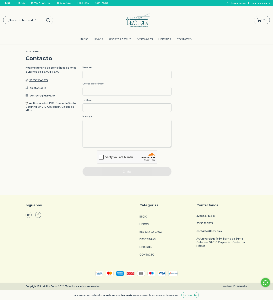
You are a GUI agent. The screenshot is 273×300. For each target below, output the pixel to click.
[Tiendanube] (234, 286)
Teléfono (87, 99)
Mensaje (87, 116)
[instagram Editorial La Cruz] (29, 215)
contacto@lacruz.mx (42, 95)
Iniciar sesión (238, 2)
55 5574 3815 (37, 88)
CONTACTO (101, 2)
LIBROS (21, 2)
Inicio (28, 51)
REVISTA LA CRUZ (41, 2)
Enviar (127, 171)
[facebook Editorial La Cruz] (38, 215)
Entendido (190, 294)
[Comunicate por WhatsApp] (265, 282)
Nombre (87, 67)
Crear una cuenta (260, 2)
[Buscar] (48, 20)
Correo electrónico (93, 83)
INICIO (6, 2)
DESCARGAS (64, 2)
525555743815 (38, 80)
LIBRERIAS (83, 2)
